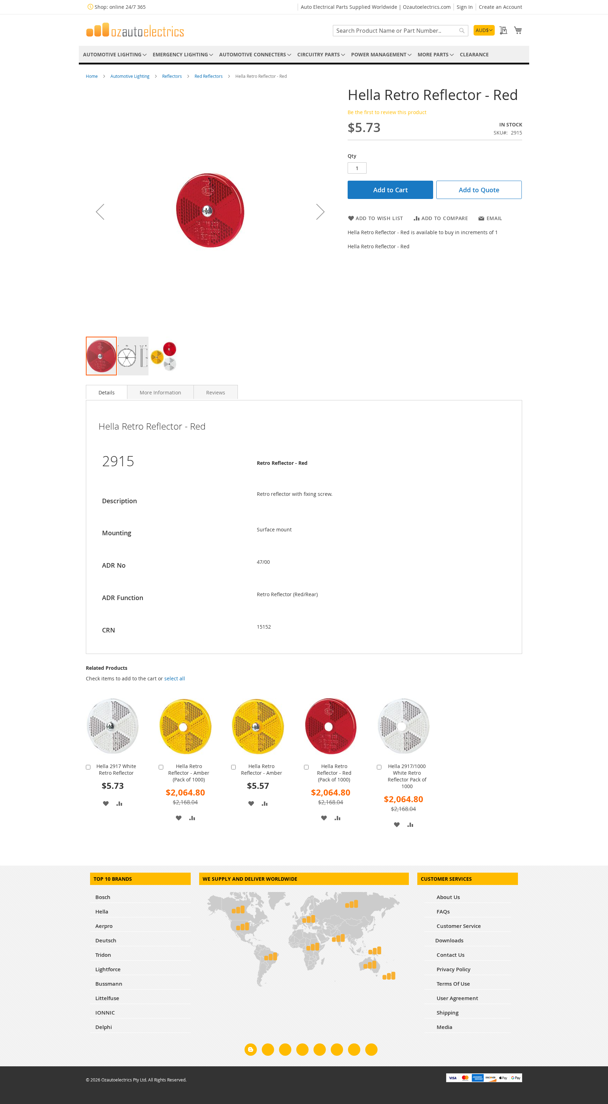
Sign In (465, 7)
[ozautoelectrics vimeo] (371, 1050)
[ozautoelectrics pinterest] (320, 1050)
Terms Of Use (452, 983)
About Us (447, 897)
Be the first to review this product (387, 112)
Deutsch (105, 940)
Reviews (215, 392)
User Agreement (456, 998)
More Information (160, 392)
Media (443, 1027)
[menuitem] (113, 54)
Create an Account (500, 7)
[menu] (304, 54)
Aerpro (104, 926)
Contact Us (449, 955)
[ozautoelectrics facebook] (268, 1050)
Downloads (449, 940)
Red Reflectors (209, 76)
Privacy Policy (452, 969)
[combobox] (400, 30)
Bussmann (108, 983)
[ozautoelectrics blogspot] (251, 1049)
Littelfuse (107, 998)
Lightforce (108, 969)
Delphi (103, 1027)
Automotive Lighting (130, 76)
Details (107, 392)
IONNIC (105, 1012)
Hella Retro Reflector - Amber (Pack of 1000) (188, 773)
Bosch (102, 897)
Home (92, 76)
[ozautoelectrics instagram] (285, 1050)
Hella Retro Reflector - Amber (261, 769)
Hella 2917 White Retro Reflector (116, 769)
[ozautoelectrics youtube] (354, 1050)
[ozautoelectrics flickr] (337, 1050)
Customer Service (458, 926)
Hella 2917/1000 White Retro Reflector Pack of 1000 (407, 776)
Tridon (103, 955)
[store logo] (135, 29)
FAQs (442, 911)
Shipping (446, 1012)
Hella (101, 911)
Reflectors (172, 76)
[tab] (106, 392)
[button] (484, 30)
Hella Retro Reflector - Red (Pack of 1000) (334, 773)
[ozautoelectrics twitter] (302, 1050)
